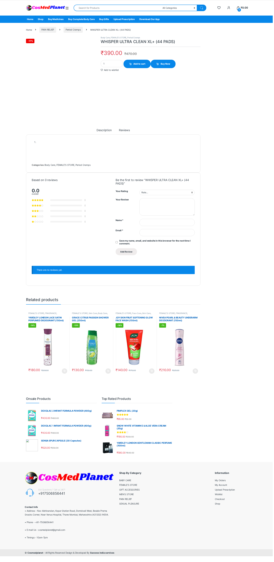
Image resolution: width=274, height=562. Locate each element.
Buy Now (165, 63)
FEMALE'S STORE (118, 37)
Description (104, 130)
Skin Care (93, 313)
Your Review (122, 199)
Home (30, 19)
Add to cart (139, 63)
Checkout (220, 499)
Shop (40, 19)
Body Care (105, 37)
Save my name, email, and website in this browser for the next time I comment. (154, 242)
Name (119, 220)
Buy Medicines (56, 19)
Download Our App (149, 19)
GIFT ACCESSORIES (129, 489)
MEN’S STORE (126, 494)
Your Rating (122, 191)
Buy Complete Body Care (81, 19)
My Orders (220, 480)
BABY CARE (125, 480)
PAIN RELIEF (47, 29)
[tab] (104, 132)
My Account (221, 485)
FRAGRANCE (50, 313)
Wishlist (218, 494)
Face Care (136, 313)
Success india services (102, 552)
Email (119, 230)
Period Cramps (73, 29)
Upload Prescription (124, 19)
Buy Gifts (104, 19)
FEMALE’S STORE (128, 485)
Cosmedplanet (35, 552)
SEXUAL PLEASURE (129, 503)
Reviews (124, 130)
